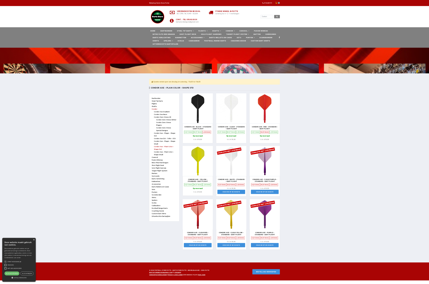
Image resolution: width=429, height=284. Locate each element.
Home (152, 31)
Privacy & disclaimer (175, 275)
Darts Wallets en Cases (220, 37)
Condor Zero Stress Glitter (166, 120)
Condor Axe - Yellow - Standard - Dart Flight (198, 180)
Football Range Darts (215, 41)
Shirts (156, 41)
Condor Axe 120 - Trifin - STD (165, 138)
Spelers (167, 41)
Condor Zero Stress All (162, 117)
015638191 (268, 3)
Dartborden (166, 31)
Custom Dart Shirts (260, 41)
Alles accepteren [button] (12, 273)
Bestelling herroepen (266, 272)
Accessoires (197, 37)
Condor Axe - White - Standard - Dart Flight (231, 180)
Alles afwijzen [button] (27, 273)
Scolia (181, 41)
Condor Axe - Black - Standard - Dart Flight (197, 128)
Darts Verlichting (161, 37)
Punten (249, 37)
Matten (257, 34)
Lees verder (17, 257)
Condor (229, 31)
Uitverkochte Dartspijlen (165, 44)
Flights (202, 31)
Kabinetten (180, 37)
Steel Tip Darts (184, 31)
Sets (239, 37)
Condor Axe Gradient (162, 112)
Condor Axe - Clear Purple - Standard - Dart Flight (264, 180)
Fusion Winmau (261, 31)
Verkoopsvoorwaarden (158, 275)
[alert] (19, 260)
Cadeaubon (194, 41)
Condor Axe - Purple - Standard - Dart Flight (265, 233)
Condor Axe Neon (160, 114)
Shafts (215, 31)
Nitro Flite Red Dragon (164, 34)
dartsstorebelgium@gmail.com (187, 22)
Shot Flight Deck (188, 34)
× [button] (34, 240)
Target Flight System (236, 34)
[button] (14, 261)
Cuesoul (243, 31)
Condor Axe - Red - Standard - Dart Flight (265, 128)
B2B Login (201, 275)
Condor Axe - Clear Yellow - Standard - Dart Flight (231, 233)
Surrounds (270, 34)
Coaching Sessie (238, 41)
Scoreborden (265, 37)
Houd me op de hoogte (231, 192)
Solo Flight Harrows (211, 34)
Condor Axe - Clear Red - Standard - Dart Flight (197, 233)
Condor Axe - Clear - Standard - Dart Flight (231, 128)
